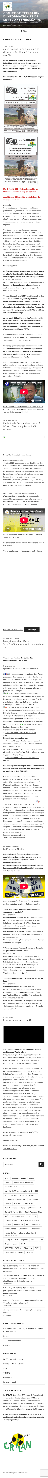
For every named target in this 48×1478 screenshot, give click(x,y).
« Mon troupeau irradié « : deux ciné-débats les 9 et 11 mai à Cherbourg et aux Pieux (22, 52)
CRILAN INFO (28, 1204)
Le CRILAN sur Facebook (13, 1359)
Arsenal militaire (11, 1187)
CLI (36, 1191)
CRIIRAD (8, 1204)
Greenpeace (24, 1229)
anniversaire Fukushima (23, 1183)
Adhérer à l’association (12, 1341)
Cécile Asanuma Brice (33, 1212)
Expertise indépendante (29, 1220)
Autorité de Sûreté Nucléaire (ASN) (18, 1191)
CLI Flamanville (11, 1195)
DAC (6, 1216)
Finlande (8, 1225)
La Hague (8, 1240)
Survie (24, 661)
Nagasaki (24, 1240)
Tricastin (29, 1252)
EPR (34, 1216)
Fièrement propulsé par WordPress (15, 1473)
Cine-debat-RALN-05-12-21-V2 (13, 630)
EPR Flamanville (11, 1220)
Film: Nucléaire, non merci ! (17, 1020)
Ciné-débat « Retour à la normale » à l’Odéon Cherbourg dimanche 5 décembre (21, 426)
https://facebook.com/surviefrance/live (20, 733)
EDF (28, 1216)
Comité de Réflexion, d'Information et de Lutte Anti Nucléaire (22, 16)
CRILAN (17, 1204)
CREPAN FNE (34, 1199)
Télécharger (31, 630)
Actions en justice (19, 1178)
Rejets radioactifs (11, 1244)
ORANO (34, 1240)
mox (16, 1240)
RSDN (23, 1244)
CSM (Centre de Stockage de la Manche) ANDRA (24, 1208)
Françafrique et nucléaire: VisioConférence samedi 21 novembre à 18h (24, 644)
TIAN (37, 1248)
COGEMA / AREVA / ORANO (15, 1199)
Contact (6, 1345)
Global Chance (10, 1229)
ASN (22, 1187)
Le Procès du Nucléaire (15, 849)
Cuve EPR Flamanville (13, 1212)
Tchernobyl (28, 1248)
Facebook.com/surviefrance (14, 835)
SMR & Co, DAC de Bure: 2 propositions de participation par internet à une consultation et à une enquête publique (24, 1290)
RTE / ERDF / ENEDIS (13, 1248)
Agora (31, 1178)
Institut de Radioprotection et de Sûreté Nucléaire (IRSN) (20, 1234)
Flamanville (18, 1225)
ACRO (7, 1178)
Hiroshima (35, 1229)
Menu (25, 31)
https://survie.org (15, 832)
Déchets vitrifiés (17, 1216)
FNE (27, 1225)
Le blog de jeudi (9, 1382)
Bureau (6, 1336)
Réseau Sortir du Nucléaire (13, 1364)
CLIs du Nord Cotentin (28, 1195)
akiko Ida (8, 1183)
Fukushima (36, 1225)
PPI (41, 1240)
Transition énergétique (14, 1252)
